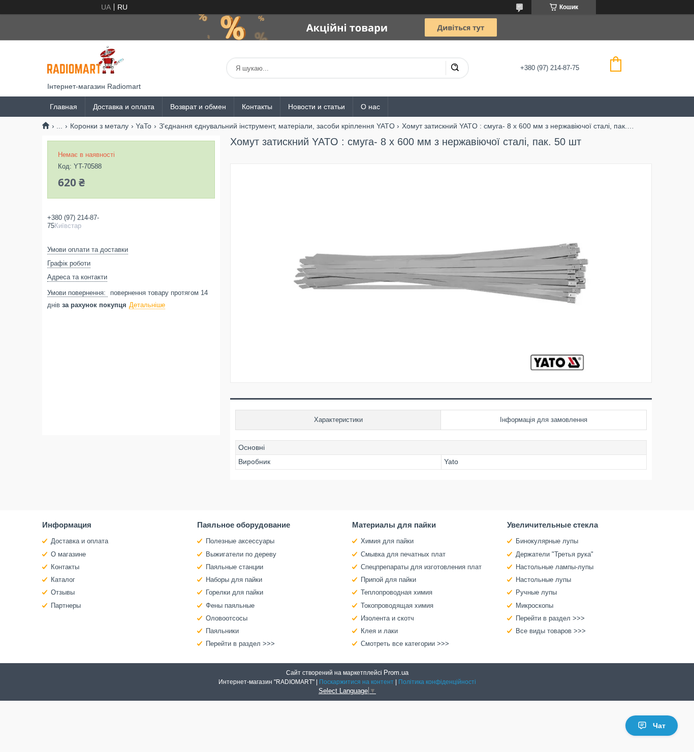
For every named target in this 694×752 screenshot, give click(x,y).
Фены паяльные (230, 605)
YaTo (143, 126)
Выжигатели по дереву (241, 554)
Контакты (257, 107)
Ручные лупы (536, 592)
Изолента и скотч (387, 618)
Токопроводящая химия (397, 605)
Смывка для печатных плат (403, 554)
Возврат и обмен (198, 107)
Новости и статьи (316, 107)
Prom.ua (396, 672)
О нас (370, 107)
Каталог (63, 579)
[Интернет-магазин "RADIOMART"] (85, 61)
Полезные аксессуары (240, 541)
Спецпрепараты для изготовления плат (421, 567)
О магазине (68, 554)
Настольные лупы (543, 579)
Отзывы (63, 592)
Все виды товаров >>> (551, 631)
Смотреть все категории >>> (405, 643)
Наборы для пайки (234, 579)
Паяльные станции (234, 567)
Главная (63, 107)
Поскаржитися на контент (356, 681)
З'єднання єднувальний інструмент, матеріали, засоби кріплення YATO (277, 126)
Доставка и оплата (123, 107)
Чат (659, 726)
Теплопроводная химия (396, 592)
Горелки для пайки (234, 592)
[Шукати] (455, 68)
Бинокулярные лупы (547, 541)
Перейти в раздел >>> (240, 643)
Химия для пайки (387, 541)
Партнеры (66, 605)
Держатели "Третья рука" (554, 554)
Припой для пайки (388, 579)
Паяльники (222, 631)
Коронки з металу (99, 126)
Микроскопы (534, 605)
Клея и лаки (379, 631)
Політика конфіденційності (437, 681)
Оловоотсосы (226, 618)
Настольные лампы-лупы (554, 567)
